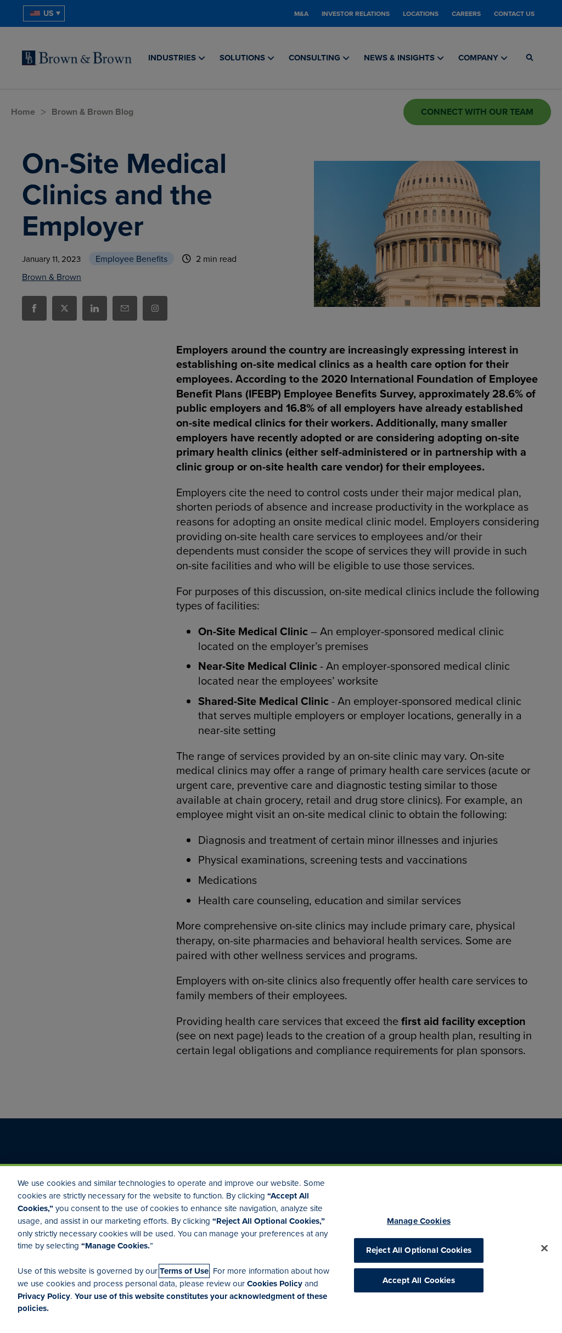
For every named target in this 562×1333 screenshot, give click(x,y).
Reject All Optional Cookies (418, 1251)
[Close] (544, 1248)
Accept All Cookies (419, 1280)
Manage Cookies (419, 1221)
